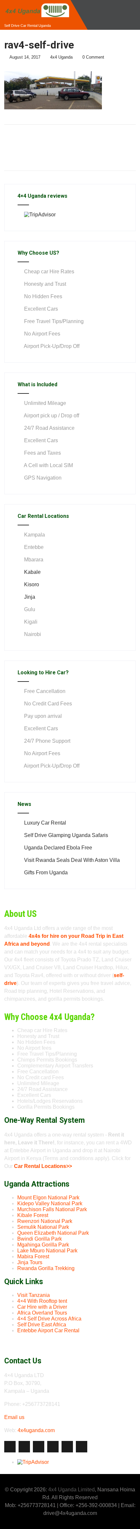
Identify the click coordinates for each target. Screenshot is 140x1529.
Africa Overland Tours (42, 1313)
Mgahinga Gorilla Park (43, 1244)
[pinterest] (67, 1446)
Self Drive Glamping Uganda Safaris (66, 835)
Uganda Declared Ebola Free (58, 847)
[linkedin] (53, 1446)
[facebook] (10, 1446)
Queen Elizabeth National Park (53, 1233)
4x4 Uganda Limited (71, 1489)
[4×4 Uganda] (36, 3)
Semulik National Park (43, 1227)
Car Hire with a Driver (42, 1307)
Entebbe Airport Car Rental (48, 1330)
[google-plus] (38, 1446)
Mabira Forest (33, 1256)
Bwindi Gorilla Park (39, 1239)
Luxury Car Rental (45, 823)
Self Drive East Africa (41, 1324)
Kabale (32, 572)
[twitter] (24, 1446)
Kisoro (31, 584)
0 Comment (93, 57)
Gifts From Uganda (46, 872)
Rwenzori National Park (44, 1221)
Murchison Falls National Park (52, 1209)
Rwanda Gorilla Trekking (46, 1268)
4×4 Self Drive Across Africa (49, 1318)
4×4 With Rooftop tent (42, 1301)
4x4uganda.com (36, 1430)
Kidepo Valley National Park (49, 1203)
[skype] (81, 1446)
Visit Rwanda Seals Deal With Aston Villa (72, 860)
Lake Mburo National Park (47, 1250)
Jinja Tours (29, 1262)
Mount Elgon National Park (48, 1197)
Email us (14, 1417)
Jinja (29, 597)
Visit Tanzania (33, 1295)
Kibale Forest (32, 1215)
